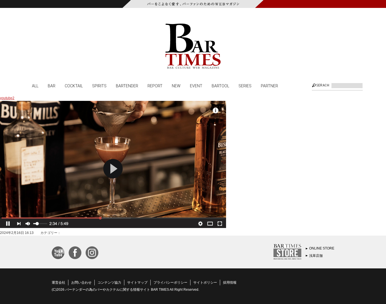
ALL (35, 86)
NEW (176, 86)
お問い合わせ (81, 283)
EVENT (196, 86)
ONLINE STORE (321, 248)
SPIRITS (99, 86)
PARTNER (269, 86)
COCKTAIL (74, 86)
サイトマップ (137, 283)
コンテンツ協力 (109, 283)
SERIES (244, 86)
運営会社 (58, 283)
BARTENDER (127, 86)
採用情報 (230, 283)
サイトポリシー (205, 283)
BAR (51, 86)
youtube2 (7, 98)
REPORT (155, 86)
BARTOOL (220, 86)
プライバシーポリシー (170, 283)
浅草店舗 (316, 256)
